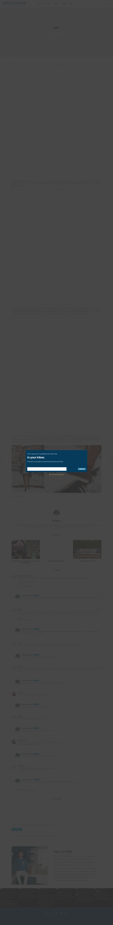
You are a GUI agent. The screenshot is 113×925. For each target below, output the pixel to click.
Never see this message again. (56, 474)
